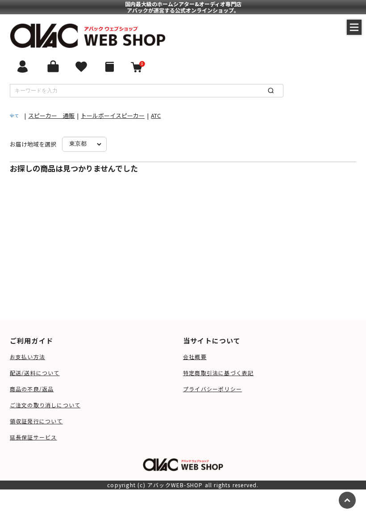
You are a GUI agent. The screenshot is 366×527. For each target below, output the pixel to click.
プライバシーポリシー (212, 389)
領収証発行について (36, 421)
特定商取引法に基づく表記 (218, 372)
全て (14, 115)
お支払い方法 (27, 356)
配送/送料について (35, 372)
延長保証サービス (33, 437)
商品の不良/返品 (32, 389)
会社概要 (195, 356)
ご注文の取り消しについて (45, 405)
